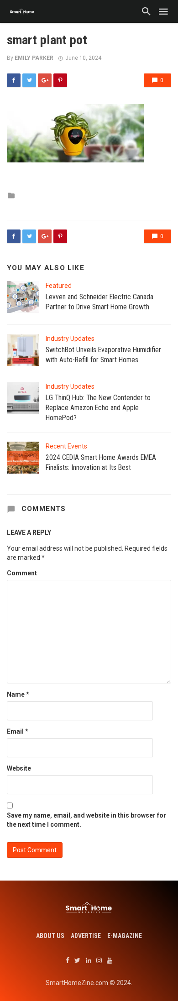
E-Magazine (124, 935)
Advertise (86, 935)
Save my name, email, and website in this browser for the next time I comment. (86, 820)
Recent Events (66, 446)
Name (18, 694)
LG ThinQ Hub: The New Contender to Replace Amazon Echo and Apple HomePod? (98, 407)
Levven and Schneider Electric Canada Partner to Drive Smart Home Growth (99, 301)
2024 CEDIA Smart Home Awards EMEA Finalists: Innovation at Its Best (101, 462)
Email (17, 731)
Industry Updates (70, 338)
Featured (59, 285)
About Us (50, 935)
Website (19, 768)
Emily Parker (34, 58)
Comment (22, 573)
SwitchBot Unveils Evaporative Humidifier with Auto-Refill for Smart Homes (103, 354)
